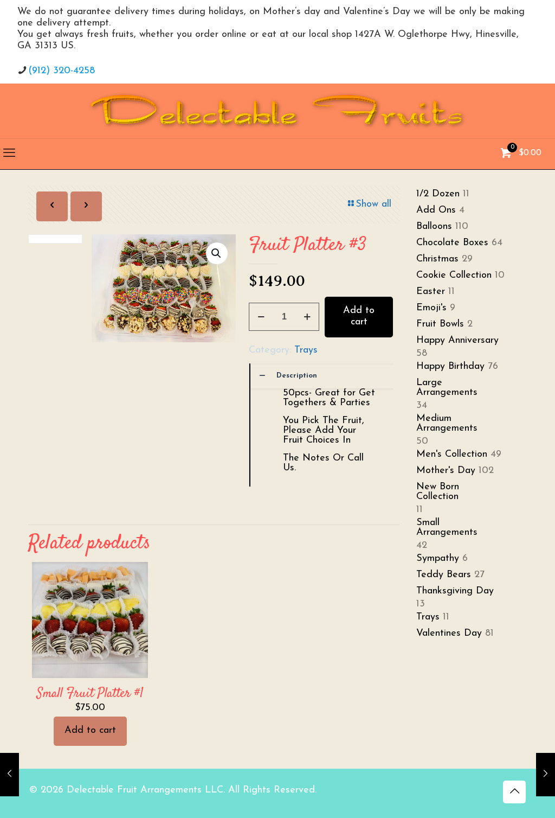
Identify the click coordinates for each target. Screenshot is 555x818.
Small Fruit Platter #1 (90, 694)
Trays (306, 350)
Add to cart (359, 317)
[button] (217, 253)
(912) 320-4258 (61, 71)
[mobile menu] (9, 154)
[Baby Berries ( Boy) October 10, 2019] (545, 774)
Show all (373, 204)
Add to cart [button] (90, 731)
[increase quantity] (307, 316)
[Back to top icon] (514, 792)
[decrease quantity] (260, 316)
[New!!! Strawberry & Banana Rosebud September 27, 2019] (9, 774)
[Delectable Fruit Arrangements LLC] (277, 111)
